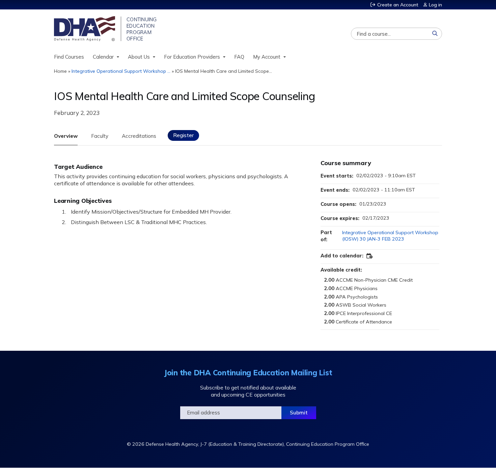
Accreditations (139, 136)
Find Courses (69, 57)
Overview (66, 136)
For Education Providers (192, 57)
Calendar (103, 57)
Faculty (99, 136)
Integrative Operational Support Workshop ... (121, 71)
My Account (266, 57)
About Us (139, 57)
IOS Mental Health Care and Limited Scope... (223, 71)
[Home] (85, 28)
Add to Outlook (369, 256)
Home (60, 71)
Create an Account (397, 4)
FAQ (239, 57)
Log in (435, 4)
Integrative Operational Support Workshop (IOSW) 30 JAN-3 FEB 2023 (390, 235)
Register (183, 135)
